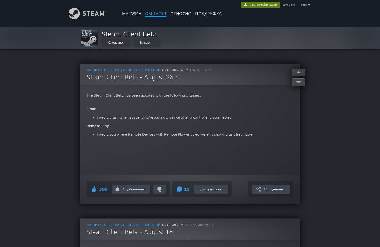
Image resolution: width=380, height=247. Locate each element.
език (304, 4)
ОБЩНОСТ (156, 13)
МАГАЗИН (131, 13)
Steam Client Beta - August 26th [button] (133, 77)
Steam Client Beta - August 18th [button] (133, 232)
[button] (89, 38)
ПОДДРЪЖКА (208, 13)
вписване (289, 4)
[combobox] (146, 43)
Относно (181, 13)
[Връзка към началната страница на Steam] (87, 18)
